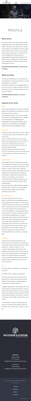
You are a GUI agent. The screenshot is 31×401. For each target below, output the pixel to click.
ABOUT (15, 392)
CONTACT (15, 394)
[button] (16, 3)
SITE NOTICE (24, 398)
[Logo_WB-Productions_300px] (6, 2)
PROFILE (15, 389)
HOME (15, 386)
